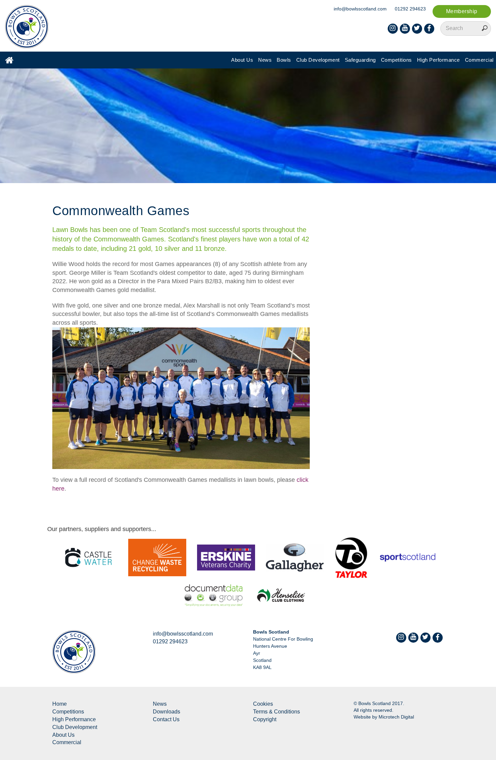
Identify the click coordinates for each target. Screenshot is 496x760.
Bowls (284, 60)
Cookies (263, 704)
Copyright (264, 719)
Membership (461, 11)
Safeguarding (360, 60)
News (265, 60)
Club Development (318, 60)
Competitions (396, 60)
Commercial (479, 60)
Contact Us (166, 719)
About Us (242, 60)
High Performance (438, 60)
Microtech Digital (396, 717)
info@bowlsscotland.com (360, 8)
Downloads (166, 711)
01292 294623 (410, 8)
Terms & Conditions (276, 711)
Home (59, 704)
